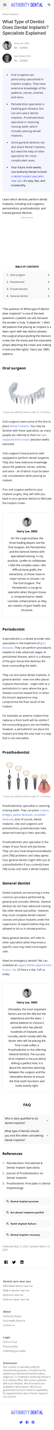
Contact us (9, 1325)
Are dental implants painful (27, 1212)
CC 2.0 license (44, 412)
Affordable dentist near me (18, 1286)
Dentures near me (13, 1295)
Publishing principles (14, 1351)
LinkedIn (24, 47)
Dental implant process (24, 1201)
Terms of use (10, 1342)
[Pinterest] (33, 1422)
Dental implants (10, 14)
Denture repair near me (16, 1299)
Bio (15, 47)
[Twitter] (14, 1262)
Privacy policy (10, 1346)
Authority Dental (22, 412)
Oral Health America (14, 1320)
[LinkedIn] (22, 1262)
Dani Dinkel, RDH (22, 56)
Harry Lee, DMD (21, 43)
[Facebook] (6, 1262)
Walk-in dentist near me (16, 1290)
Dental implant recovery (25, 1234)
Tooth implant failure (23, 1223)
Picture (6, 412)
